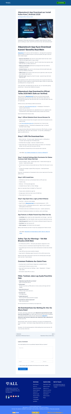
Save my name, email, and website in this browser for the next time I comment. (34, 365)
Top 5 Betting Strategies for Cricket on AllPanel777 (36, 152)
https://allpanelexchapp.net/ (30, 106)
